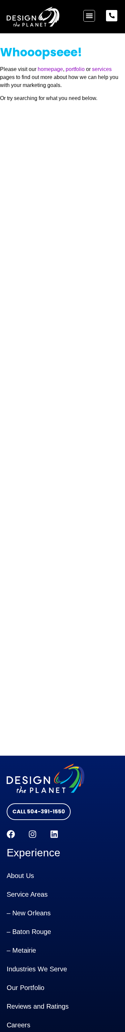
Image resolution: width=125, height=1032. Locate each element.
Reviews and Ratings (38, 1006)
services (102, 69)
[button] (89, 16)
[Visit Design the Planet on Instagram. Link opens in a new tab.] (32, 834)
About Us (20, 875)
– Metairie (21, 950)
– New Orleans (29, 913)
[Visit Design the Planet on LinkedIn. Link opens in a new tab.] (54, 834)
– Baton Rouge (29, 931)
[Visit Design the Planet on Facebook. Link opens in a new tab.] (11, 834)
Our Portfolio (25, 987)
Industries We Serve (37, 969)
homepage (50, 69)
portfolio (75, 69)
